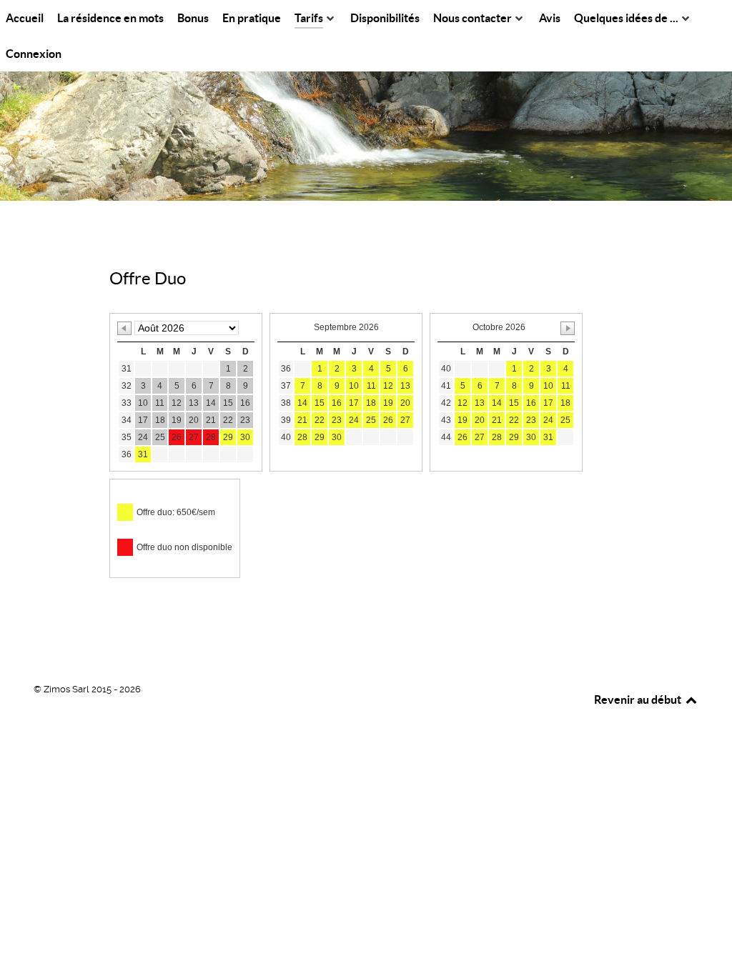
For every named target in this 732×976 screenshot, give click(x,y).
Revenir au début (638, 699)
